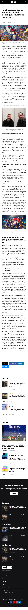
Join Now (14, 493)
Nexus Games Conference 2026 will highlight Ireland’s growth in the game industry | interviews (13, 446)
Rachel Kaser (5, 414)
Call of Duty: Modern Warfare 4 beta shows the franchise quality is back (17, 385)
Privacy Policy (5, 590)
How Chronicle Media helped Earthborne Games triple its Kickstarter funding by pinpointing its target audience (17, 457)
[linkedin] (19, 602)
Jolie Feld (4, 401)
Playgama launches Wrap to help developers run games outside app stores (17, 470)
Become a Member (6, 575)
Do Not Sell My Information (8, 592)
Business (4, 6)
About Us (4, 584)
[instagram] (17, 602)
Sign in (3, 578)
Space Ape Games (14, 57)
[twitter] (8, 602)
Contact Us (4, 581)
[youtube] (14, 602)
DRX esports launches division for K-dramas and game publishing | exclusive (17, 529)
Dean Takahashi (6, 21)
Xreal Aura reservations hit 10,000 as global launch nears (17, 536)
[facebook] (11, 602)
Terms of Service (5, 587)
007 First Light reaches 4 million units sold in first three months (17, 395)
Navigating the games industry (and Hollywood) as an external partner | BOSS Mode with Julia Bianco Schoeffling (17, 408)
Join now (15, 51)
